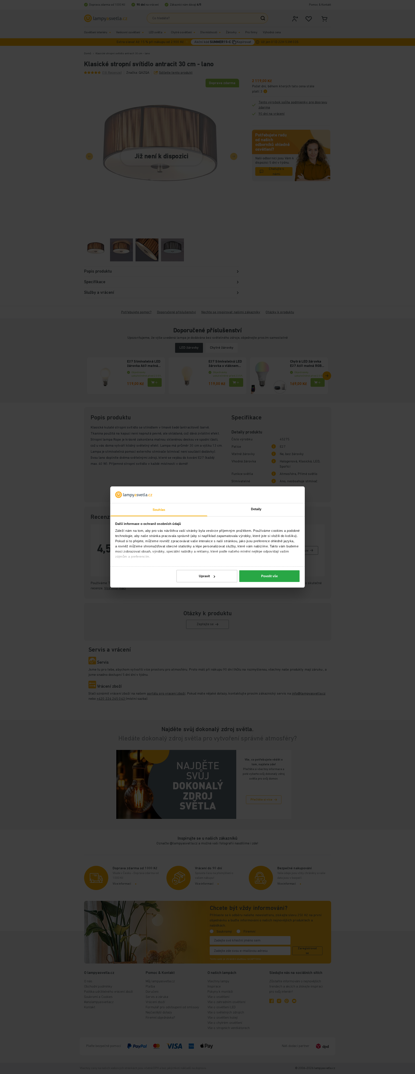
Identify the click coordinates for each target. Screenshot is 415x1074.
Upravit (204, 576)
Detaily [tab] (256, 509)
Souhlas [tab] (159, 509)
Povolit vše (269, 576)
